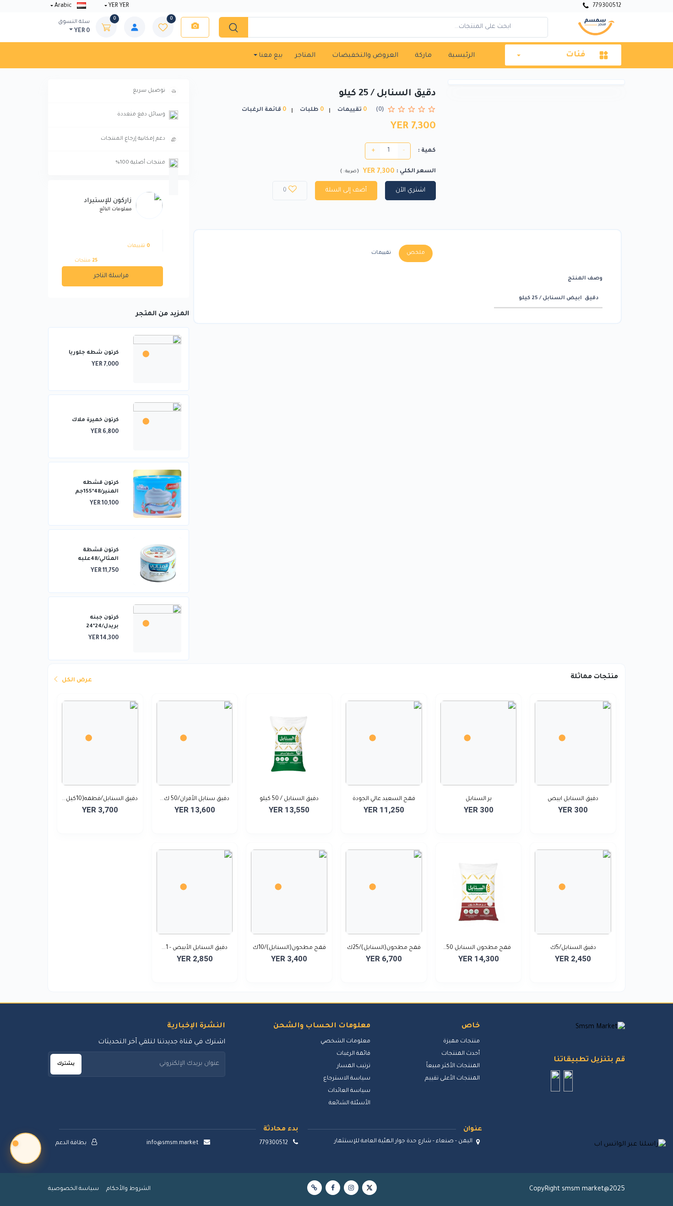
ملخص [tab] (416, 253)
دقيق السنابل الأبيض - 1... (195, 948)
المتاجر (305, 56)
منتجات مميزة (461, 1041)
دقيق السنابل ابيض (573, 799)
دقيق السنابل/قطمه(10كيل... (100, 799)
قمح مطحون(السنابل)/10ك (289, 948)
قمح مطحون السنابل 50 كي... (478, 949)
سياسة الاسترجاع (346, 1078)
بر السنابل (479, 799)
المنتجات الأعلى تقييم (452, 1078)
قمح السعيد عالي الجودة (384, 799)
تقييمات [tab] (381, 253)
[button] (568, 1080)
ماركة (423, 56)
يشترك (66, 1064)
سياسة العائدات (349, 1091)
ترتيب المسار (353, 1066)
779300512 (606, 6)
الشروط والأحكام (128, 1189)
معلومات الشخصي (345, 1041)
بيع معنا (269, 55)
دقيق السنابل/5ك (573, 948)
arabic (63, 6)
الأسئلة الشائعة (349, 1103)
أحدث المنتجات (460, 1054)
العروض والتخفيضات (365, 56)
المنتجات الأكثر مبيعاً (452, 1066)
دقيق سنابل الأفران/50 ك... (194, 799)
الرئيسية (461, 56)
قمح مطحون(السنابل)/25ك (384, 948)
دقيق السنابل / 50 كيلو (289, 799)
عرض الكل (76, 680)
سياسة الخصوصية (73, 1189)
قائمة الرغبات (353, 1054)
